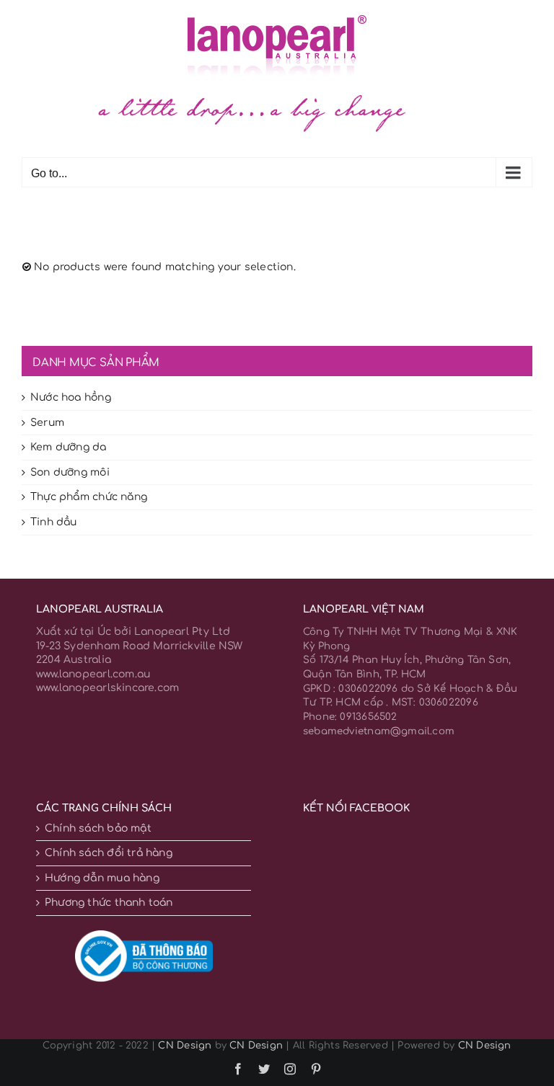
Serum (47, 422)
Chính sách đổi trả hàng (108, 852)
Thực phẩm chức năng (88, 496)
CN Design (184, 1046)
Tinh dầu (53, 522)
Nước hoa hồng (70, 397)
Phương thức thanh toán (109, 902)
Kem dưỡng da (68, 447)
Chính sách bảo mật (98, 828)
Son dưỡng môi (70, 472)
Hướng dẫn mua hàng (102, 878)
